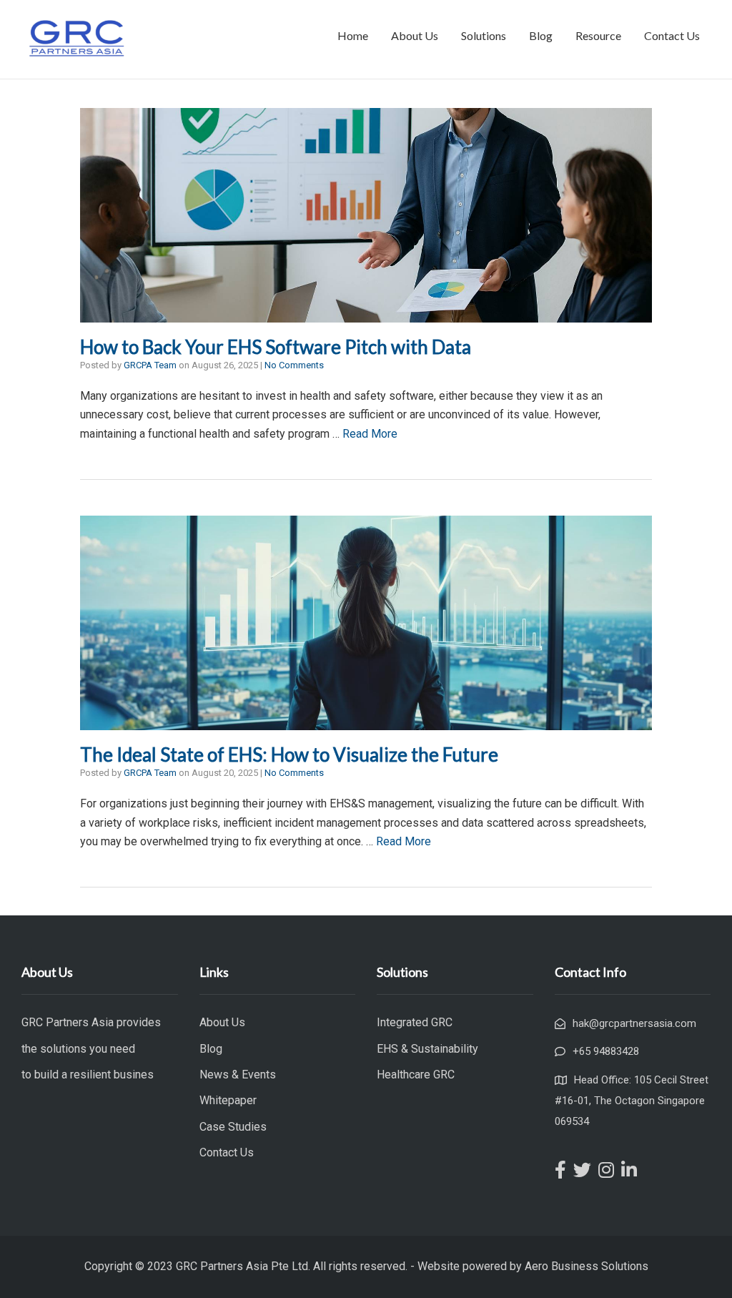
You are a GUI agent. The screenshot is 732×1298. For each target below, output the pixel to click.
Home (352, 35)
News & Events (237, 1074)
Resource (598, 35)
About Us (414, 35)
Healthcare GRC (416, 1074)
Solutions (483, 35)
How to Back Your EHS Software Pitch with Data (275, 346)
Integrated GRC (414, 1022)
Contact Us (672, 35)
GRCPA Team (150, 365)
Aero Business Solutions (586, 1266)
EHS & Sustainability (427, 1049)
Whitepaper (228, 1100)
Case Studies (233, 1127)
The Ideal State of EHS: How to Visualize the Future (289, 754)
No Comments (294, 365)
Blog (541, 35)
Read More (369, 434)
